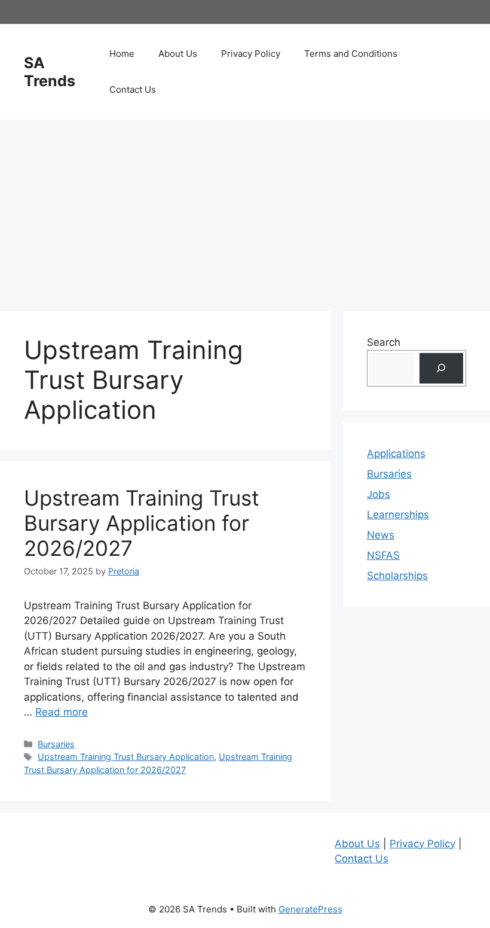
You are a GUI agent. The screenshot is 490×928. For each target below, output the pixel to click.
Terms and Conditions (350, 53)
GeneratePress (310, 909)
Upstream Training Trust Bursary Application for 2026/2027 (141, 523)
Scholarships (397, 576)
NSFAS (383, 555)
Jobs (378, 494)
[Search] (441, 368)
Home (121, 53)
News (380, 535)
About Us (177, 53)
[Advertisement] (245, 209)
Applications (396, 454)
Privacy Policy (250, 53)
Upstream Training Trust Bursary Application (126, 756)
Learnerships (398, 515)
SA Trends (49, 72)
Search (383, 342)
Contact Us (132, 89)
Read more (61, 712)
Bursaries (56, 744)
